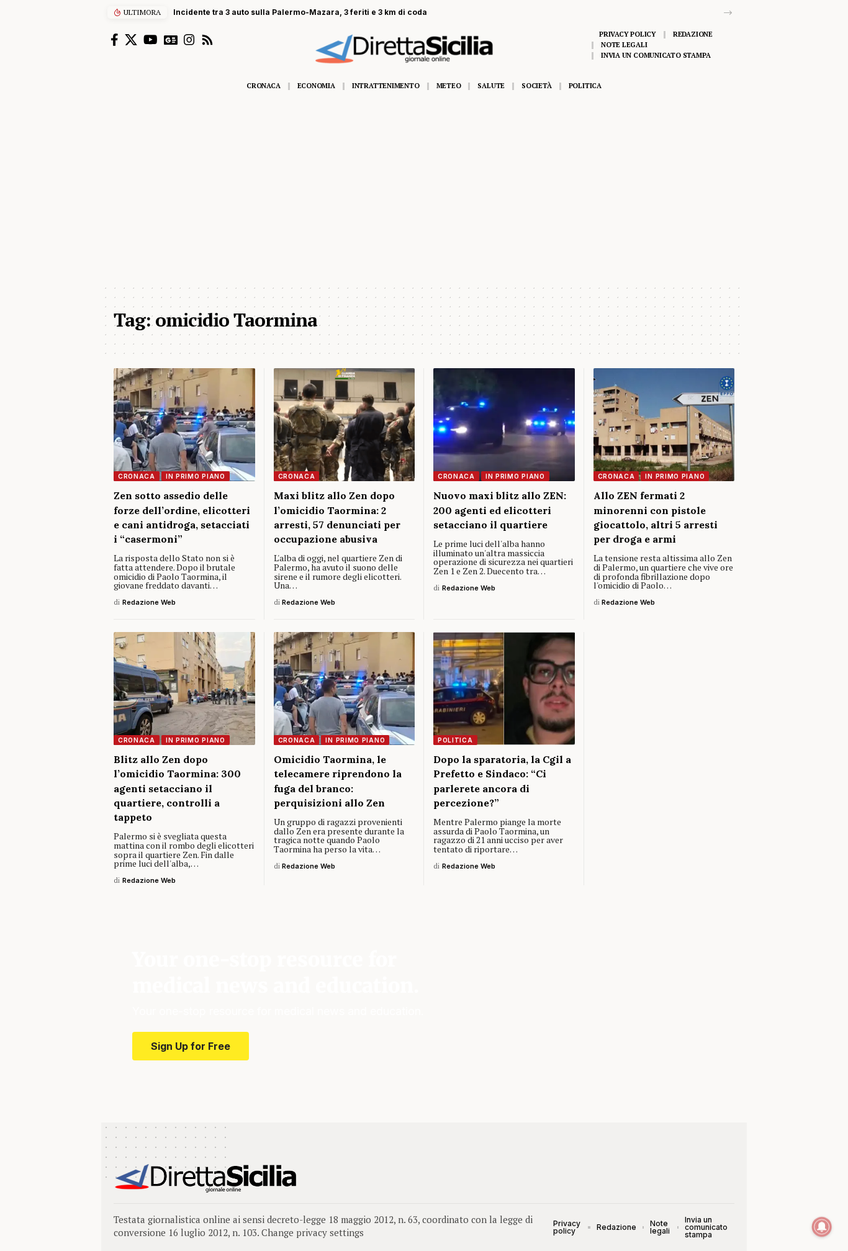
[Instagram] (189, 39)
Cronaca (136, 476)
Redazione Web (149, 602)
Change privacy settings (312, 1232)
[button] (728, 13)
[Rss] (207, 39)
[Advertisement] (424, 191)
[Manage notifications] (822, 1227)
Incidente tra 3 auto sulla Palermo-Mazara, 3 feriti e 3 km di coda (300, 12)
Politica (455, 740)
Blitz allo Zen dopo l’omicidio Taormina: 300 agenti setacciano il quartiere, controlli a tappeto (177, 788)
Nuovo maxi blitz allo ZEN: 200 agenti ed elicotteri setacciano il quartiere (499, 509)
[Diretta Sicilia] (206, 1178)
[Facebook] (114, 39)
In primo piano (195, 476)
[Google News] (171, 39)
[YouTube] (150, 39)
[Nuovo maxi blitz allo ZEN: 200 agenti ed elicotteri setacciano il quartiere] (504, 424)
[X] (131, 39)
